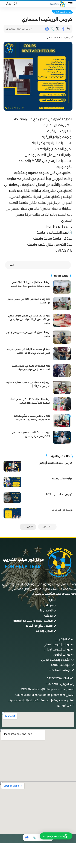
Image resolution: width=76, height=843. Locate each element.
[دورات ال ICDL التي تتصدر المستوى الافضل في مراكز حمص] (62, 437)
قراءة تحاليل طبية (62, 478)
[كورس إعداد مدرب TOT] (12, 497)
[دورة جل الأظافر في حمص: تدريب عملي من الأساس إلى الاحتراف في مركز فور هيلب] (62, 320)
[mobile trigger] (69, 3)
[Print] (46, 29)
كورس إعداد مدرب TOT (59, 494)
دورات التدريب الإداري (62, 12)
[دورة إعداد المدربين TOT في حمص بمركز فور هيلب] (62, 303)
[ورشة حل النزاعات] (12, 513)
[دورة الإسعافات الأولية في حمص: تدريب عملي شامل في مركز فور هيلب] (62, 353)
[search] (15, 4)
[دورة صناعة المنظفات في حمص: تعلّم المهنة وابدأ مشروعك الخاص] (62, 404)
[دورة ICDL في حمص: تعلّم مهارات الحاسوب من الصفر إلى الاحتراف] (62, 420)
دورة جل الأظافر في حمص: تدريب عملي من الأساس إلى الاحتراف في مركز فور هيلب (29, 319)
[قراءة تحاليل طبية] (12, 482)
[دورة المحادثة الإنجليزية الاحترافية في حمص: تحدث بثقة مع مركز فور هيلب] (62, 287)
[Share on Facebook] (63, 29)
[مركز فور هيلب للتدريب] (57, 3)
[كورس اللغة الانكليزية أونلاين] (12, 466)
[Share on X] (57, 29)
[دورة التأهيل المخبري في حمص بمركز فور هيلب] (62, 337)
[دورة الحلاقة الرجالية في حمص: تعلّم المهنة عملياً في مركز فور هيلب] (62, 370)
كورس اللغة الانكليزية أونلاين (55, 462)
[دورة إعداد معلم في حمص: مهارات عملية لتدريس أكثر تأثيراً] (62, 387)
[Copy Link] (52, 29)
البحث (11, 265)
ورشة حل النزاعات (62, 509)
